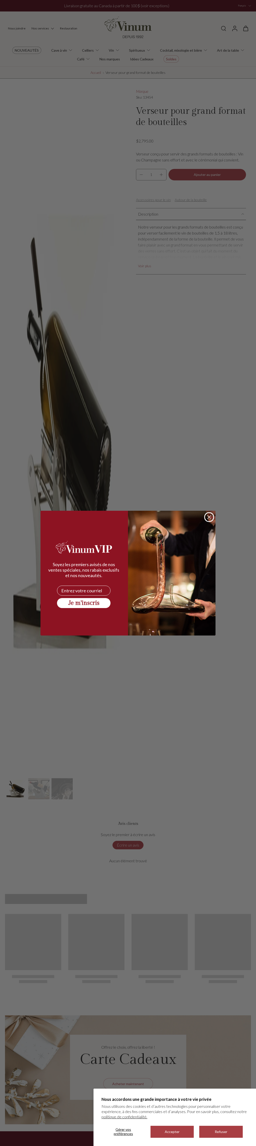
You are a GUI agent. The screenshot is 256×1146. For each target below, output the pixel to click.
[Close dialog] (209, 517)
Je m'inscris (84, 603)
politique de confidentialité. (124, 1116)
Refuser (221, 1132)
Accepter (172, 1132)
